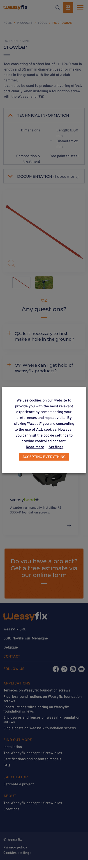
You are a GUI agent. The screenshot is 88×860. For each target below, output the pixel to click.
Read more (35, 447)
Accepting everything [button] (44, 457)
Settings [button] (56, 447)
